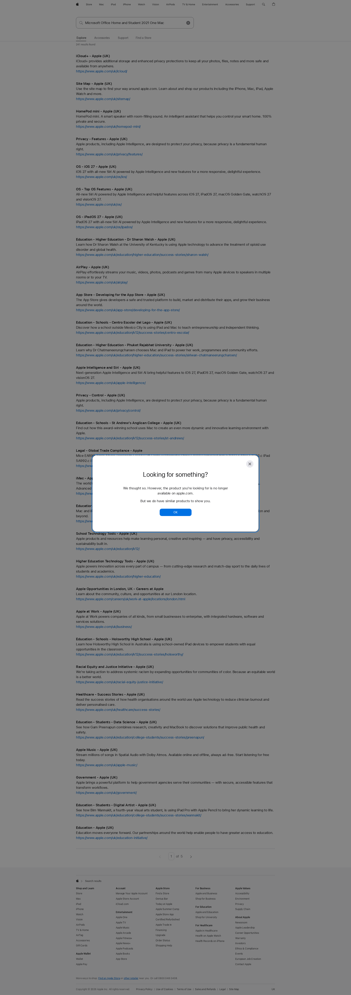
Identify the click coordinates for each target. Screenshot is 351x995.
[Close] (249, 463)
